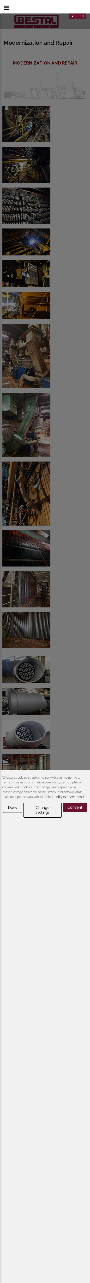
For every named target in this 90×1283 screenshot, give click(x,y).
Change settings (43, 810)
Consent (74, 807)
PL (73, 16)
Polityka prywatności (69, 797)
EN (82, 16)
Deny (12, 807)
